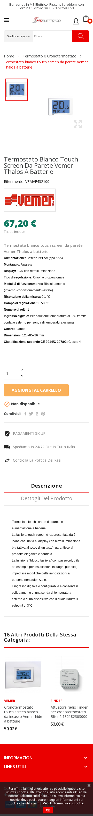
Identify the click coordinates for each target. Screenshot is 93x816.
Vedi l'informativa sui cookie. (63, 803)
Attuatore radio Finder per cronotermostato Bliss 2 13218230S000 (69, 712)
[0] (86, 18)
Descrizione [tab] (46, 486)
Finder (57, 700)
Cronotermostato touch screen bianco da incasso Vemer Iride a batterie (23, 714)
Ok (48, 810)
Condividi (25, 414)
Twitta (31, 414)
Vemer (9, 700)
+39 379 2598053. (62, 8)
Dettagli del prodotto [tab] (46, 498)
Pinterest (43, 414)
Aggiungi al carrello (36, 390)
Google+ (37, 414)
